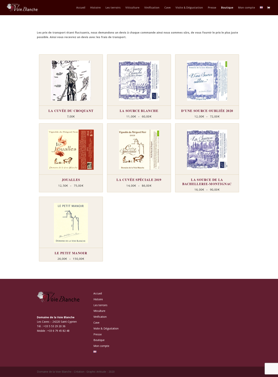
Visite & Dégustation (189, 7)
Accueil (80, 7)
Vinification (151, 7)
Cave (167, 7)
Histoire (95, 7)
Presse (212, 7)
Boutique (227, 7)
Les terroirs (113, 7)
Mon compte (246, 7)
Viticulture (132, 7)
